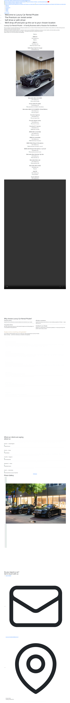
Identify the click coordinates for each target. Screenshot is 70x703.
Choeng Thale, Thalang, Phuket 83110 (11, 0)
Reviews (7, 8)
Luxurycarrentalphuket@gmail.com (24, 0)
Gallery (7, 9)
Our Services (8, 7)
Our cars (7, 6)
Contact (7, 11)
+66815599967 (6, 13)
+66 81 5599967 (8, 575)
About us (7, 5)
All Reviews (35, 473)
